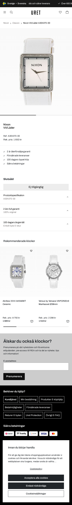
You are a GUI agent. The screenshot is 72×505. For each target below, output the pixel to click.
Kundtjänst (10, 399)
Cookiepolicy (36, 469)
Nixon (6, 23)
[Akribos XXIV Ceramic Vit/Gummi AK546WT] (18, 271)
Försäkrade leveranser (17, 155)
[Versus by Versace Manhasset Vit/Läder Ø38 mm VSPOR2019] (54, 271)
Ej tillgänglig (36, 187)
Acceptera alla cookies (36, 478)
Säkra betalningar (15, 163)
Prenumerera (14, 376)
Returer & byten (13, 415)
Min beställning (29, 399)
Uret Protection (34, 415)
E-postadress (9, 361)
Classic (16, 23)
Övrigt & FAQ (53, 415)
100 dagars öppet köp (17, 159)
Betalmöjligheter (13, 407)
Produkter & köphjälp (52, 399)
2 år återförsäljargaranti (18, 151)
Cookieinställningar (36, 493)
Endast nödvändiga (36, 486)
